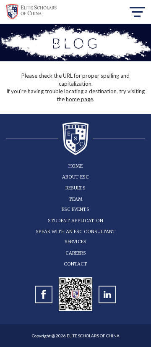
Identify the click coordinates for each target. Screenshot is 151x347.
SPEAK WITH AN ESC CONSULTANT (76, 231)
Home (75, 166)
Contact (75, 264)
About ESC (75, 177)
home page (79, 99)
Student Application (75, 220)
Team (76, 199)
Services (75, 241)
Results (75, 188)
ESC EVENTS (75, 209)
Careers (75, 253)
